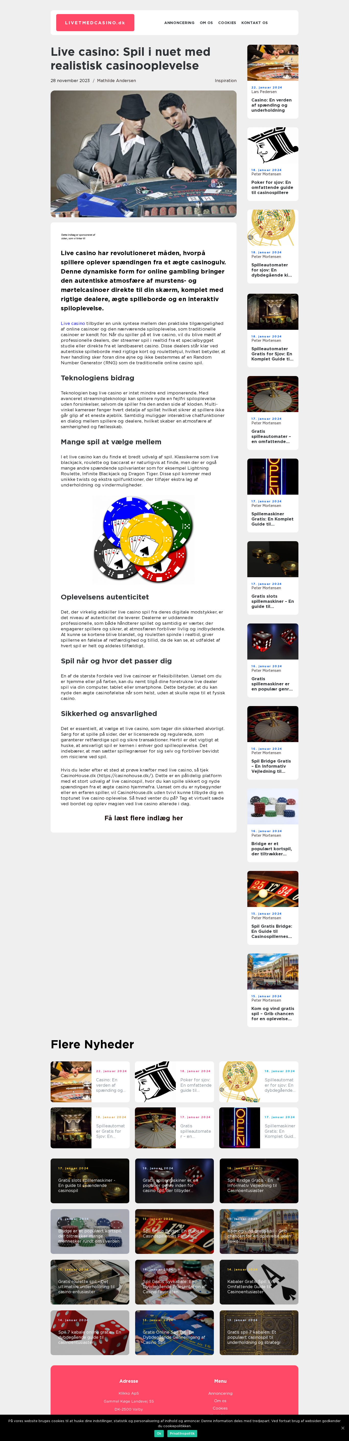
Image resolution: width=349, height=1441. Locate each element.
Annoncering (179, 23)
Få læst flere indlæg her (143, 818)
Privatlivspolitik (182, 1433)
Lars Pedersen (264, 92)
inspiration (226, 80)
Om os (206, 23)
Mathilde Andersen (116, 80)
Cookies (227, 23)
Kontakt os (254, 23)
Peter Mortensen (266, 174)
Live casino (73, 323)
